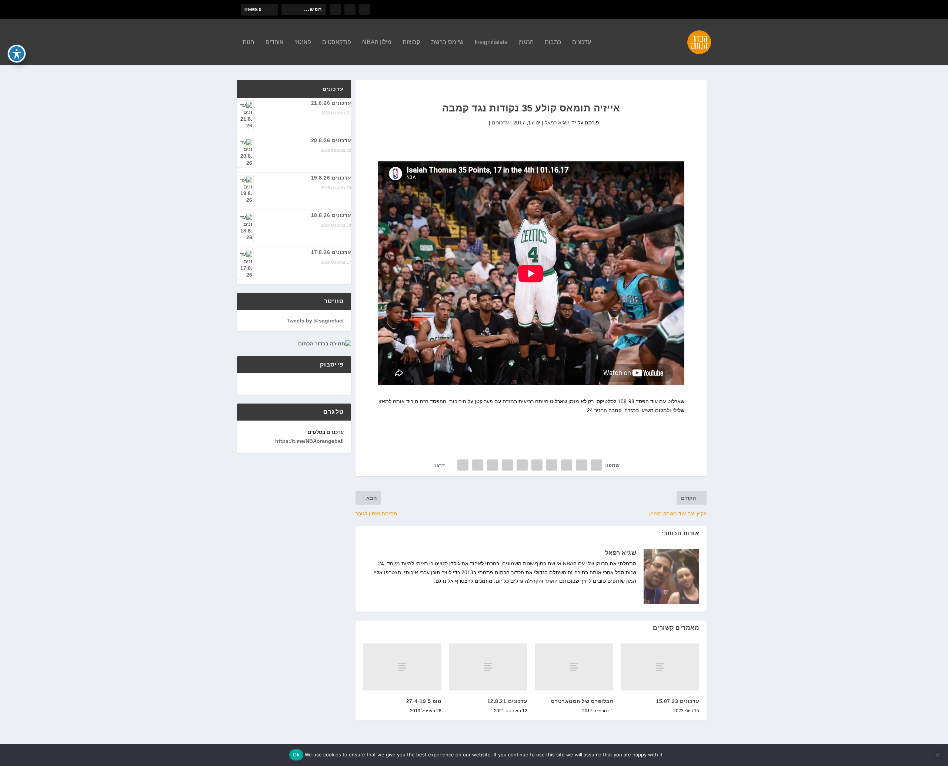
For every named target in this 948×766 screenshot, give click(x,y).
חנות (248, 42)
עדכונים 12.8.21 (507, 701)
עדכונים (581, 42)
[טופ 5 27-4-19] (402, 666)
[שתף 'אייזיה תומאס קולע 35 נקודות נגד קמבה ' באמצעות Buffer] (507, 465)
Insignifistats (491, 42)
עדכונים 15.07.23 (677, 701)
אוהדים (274, 42)
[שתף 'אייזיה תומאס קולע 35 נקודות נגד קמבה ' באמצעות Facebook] (596, 465)
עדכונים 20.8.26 (331, 140)
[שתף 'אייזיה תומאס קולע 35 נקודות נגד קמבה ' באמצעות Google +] (566, 465)
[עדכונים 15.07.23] (660, 666)
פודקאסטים (336, 42)
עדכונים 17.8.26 (331, 252)
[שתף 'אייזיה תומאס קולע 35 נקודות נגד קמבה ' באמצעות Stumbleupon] (492, 465)
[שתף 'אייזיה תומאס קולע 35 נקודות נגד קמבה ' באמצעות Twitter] (581, 465)
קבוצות (411, 42)
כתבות (553, 42)
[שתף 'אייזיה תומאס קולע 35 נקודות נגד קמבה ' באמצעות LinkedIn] (522, 465)
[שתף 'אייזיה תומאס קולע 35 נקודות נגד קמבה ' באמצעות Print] (462, 465)
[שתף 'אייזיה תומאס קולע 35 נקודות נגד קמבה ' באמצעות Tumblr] (551, 465)
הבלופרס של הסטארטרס (582, 701)
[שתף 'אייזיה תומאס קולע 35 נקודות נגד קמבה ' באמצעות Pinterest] (537, 465)
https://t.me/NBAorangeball (309, 441)
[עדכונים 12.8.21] (488, 666)
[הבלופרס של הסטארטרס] (574, 666)
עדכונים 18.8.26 (331, 215)
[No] (938, 755)
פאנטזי (302, 42)
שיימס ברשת (447, 42)
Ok (296, 754)
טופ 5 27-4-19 (424, 701)
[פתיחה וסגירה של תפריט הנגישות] (17, 54)
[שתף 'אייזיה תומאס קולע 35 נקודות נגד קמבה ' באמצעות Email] (477, 465)
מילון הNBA (376, 42)
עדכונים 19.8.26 (331, 178)
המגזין (526, 42)
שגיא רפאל (557, 123)
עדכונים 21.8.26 (331, 103)
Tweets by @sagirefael (315, 321)
